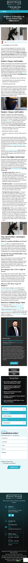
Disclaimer (3, 461)
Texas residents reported (11, 150)
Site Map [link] (13, 554)
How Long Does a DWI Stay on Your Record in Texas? (14, 401)
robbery (25, 72)
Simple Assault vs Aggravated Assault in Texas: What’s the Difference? (12, 387)
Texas (3, 243)
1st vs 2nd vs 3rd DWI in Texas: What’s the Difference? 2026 (12, 382)
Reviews (16, 500)
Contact (14, 502)
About (7, 500)
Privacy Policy (10, 461)
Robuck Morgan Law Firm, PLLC (14, 42)
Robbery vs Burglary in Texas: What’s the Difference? (14, 396)
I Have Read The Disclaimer (9, 463)
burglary (9, 120)
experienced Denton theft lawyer (17, 145)
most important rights (16, 168)
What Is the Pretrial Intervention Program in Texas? (13, 392)
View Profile (14, 363)
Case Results (22, 500)
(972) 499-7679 (15, 7)
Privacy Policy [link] (19, 554)
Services (12, 500)
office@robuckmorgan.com (14, 529)
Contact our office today (17, 314)
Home (4, 500)
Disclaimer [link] (8, 554)
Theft (25, 42)
